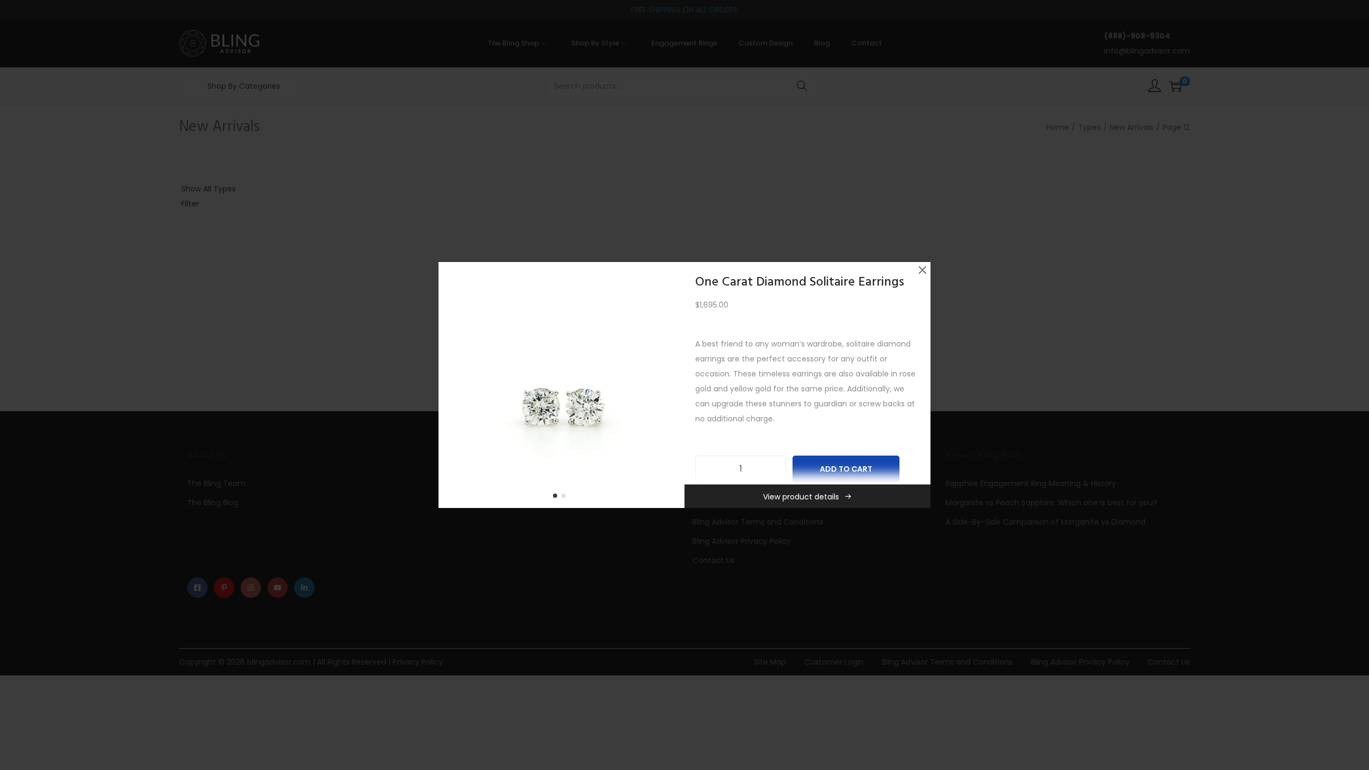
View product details (801, 496)
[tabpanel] (561, 385)
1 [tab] (557, 498)
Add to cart (846, 469)
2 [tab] (566, 498)
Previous (450, 385)
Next (672, 385)
